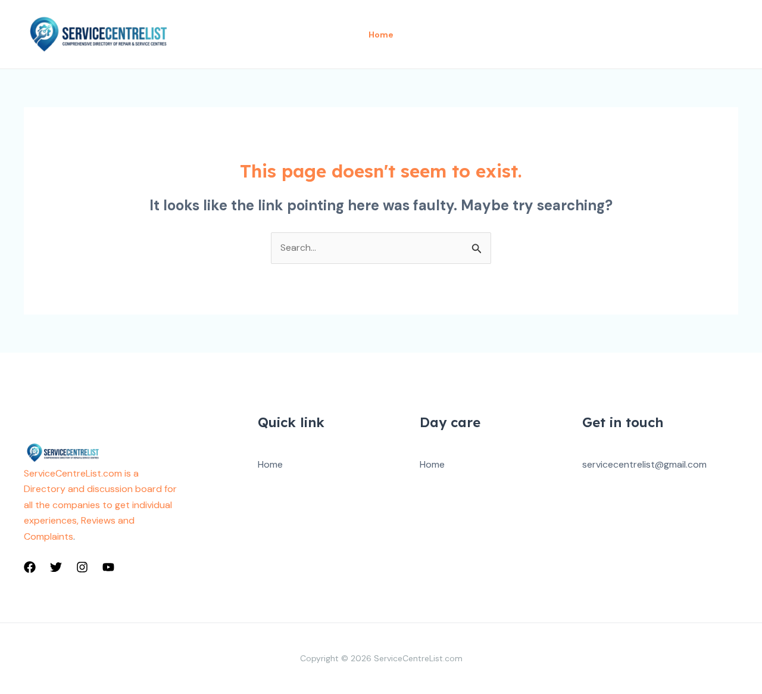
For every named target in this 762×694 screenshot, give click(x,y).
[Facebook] (30, 567)
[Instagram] (82, 567)
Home (270, 464)
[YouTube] (108, 567)
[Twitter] (56, 567)
